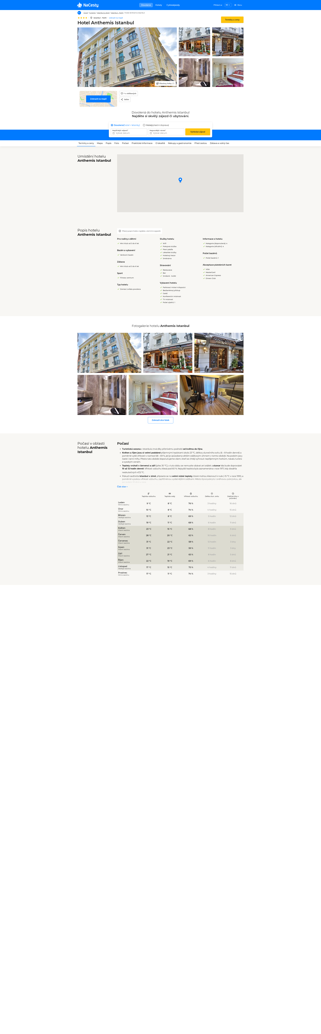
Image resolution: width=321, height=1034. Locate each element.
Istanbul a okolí (103, 13)
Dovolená (146, 5)
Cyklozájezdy (173, 5)
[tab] (86, 143)
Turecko (92, 13)
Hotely (158, 5)
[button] (180, 180)
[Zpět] (79, 13)
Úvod (86, 13)
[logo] (87, 5)
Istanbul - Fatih (117, 13)
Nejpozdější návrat (157, 130)
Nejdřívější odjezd (119, 130)
